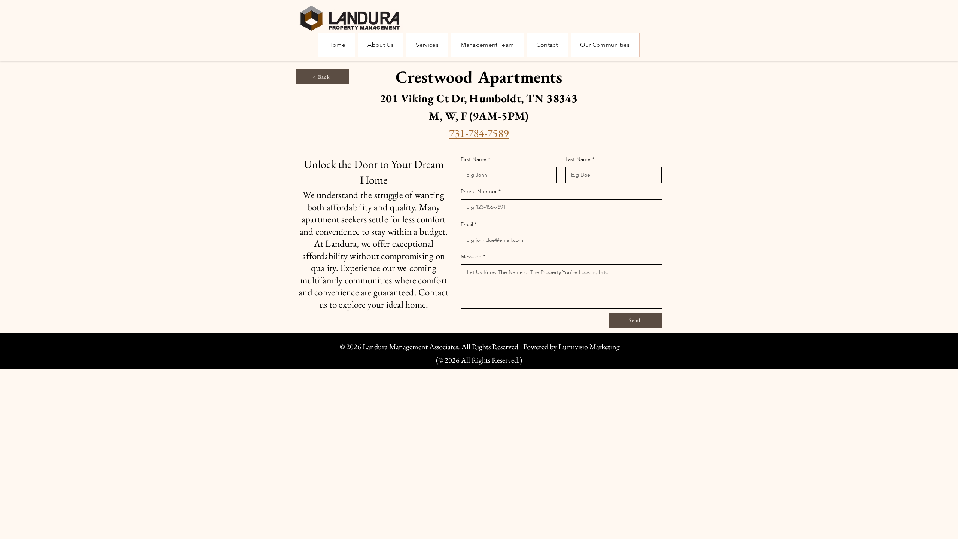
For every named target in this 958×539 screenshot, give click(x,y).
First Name (473, 159)
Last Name (578, 159)
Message (471, 256)
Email (467, 224)
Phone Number (479, 191)
